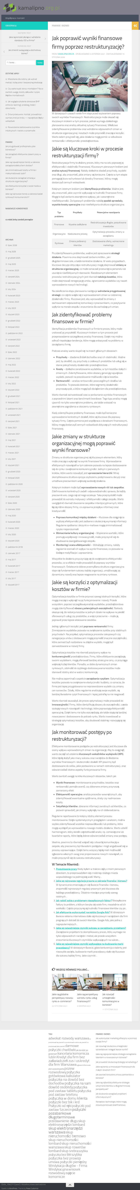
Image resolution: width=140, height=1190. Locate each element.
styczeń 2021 (13, 465)
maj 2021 (12, 440)
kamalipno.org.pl (66, 54)
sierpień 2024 (14, 276)
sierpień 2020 (14, 497)
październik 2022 (15, 333)
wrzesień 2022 (14, 339)
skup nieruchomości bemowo (67, 1134)
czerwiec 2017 (14, 553)
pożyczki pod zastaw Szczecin (70, 1108)
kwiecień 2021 (14, 446)
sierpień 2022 (14, 346)
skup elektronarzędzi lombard (67, 1123)
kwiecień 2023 (14, 295)
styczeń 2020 (13, 541)
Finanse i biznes (60, 25)
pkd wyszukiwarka (56, 1069)
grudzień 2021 (14, 396)
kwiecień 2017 (14, 566)
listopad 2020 (13, 478)
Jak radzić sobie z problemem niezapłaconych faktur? (84, 900)
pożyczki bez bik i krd (64, 1102)
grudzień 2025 (14, 258)
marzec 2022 (13, 377)
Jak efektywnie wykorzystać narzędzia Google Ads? (83, 912)
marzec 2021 (13, 453)
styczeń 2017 (13, 585)
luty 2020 (12, 534)
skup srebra (70, 1151)
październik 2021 (15, 409)
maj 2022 (12, 365)
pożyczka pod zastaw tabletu (68, 1089)
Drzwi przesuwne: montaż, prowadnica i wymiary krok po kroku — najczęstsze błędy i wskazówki (24, 117)
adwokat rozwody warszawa (69, 1038)
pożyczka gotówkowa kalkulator (64, 1074)
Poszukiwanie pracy (66, 868)
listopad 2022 (13, 327)
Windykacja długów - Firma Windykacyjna (68, 1167)
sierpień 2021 (14, 421)
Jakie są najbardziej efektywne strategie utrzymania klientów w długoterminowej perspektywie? (113, 1085)
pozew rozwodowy (61, 1070)
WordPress (13, 1188)
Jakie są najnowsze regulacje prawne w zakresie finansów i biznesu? (91, 880)
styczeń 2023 (13, 314)
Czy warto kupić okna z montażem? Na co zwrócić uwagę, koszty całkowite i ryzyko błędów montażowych (24, 92)
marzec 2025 (13, 270)
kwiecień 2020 (14, 522)
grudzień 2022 (14, 321)
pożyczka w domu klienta (68, 1098)
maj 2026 (12, 251)
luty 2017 (12, 578)
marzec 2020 (13, 528)
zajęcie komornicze (62, 1175)
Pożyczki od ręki (60, 1106)
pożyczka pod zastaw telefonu (70, 1093)
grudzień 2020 (14, 471)
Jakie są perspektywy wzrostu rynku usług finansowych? (87, 998)
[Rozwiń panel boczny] (135, 26)
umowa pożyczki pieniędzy (68, 1162)
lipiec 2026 (12, 245)
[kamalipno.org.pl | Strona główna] (30, 7)
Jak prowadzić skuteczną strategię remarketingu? (117, 1062)
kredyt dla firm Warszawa (69, 1063)
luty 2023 (12, 308)
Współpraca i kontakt (15, 18)
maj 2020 (12, 515)
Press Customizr (32, 1188)
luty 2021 (12, 459)
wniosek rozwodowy (64, 1171)
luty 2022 (12, 383)
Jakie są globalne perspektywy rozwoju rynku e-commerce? (62, 998)
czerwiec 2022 (14, 358)
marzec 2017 (13, 572)
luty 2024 (12, 289)
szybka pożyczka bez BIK (68, 1153)
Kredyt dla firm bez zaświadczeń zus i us (67, 1059)
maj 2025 (12, 264)
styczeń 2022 (13, 390)
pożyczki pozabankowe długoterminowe (67, 1113)
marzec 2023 (13, 302)
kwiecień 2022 (14, 371)
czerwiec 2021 (14, 434)
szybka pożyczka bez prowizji (65, 1156)
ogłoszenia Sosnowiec (84, 1065)
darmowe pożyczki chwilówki (64, 1048)
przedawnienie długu (63, 1121)
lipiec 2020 (12, 503)
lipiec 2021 (12, 427)
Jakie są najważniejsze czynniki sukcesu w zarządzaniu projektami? (91, 928)
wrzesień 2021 (14, 415)
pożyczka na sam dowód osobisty (70, 1085)
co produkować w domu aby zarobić (75, 1042)
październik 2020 (15, 484)
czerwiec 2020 (14, 509)
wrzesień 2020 (14, 490)
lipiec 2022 (12, 352)
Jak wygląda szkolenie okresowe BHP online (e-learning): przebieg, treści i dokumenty (22, 104)
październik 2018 (15, 547)
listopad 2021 (13, 402)
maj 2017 (12, 559)
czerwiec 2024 (14, 283)
